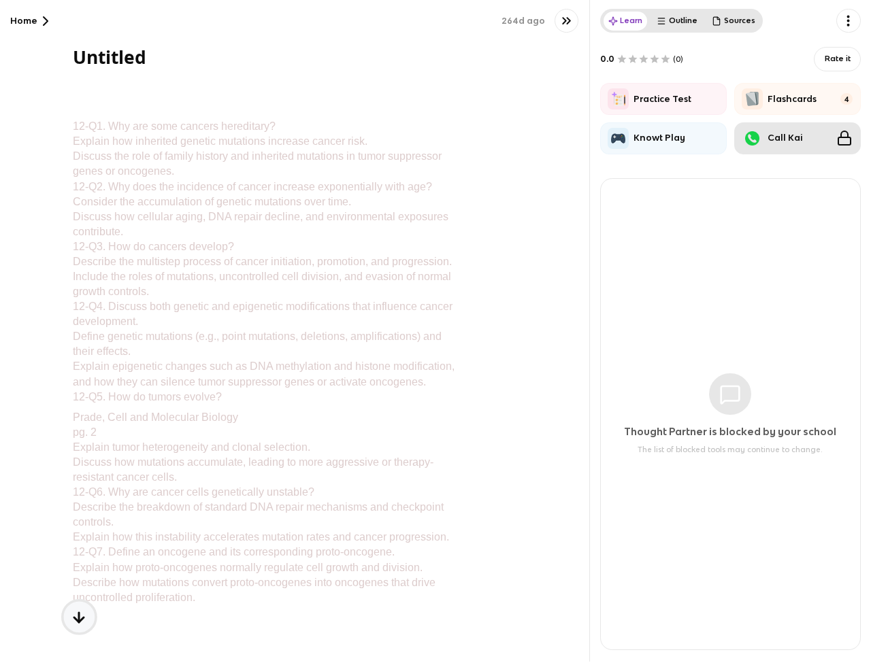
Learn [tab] (631, 20)
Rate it (838, 58)
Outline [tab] (683, 20)
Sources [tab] (739, 20)
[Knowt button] (566, 21)
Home (23, 21)
